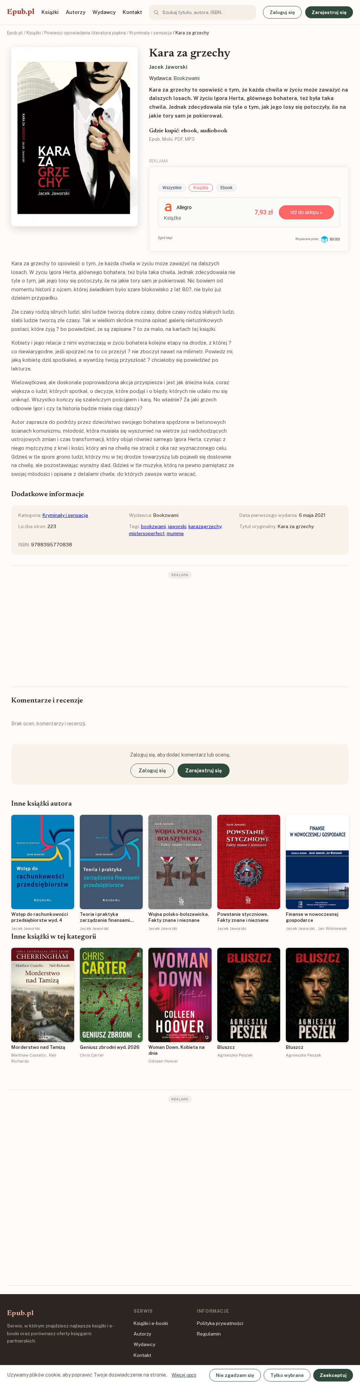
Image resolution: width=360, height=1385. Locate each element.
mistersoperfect (147, 533)
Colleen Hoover (163, 1061)
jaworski (177, 526)
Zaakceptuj (333, 1375)
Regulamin (209, 1334)
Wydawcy (104, 12)
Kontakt (132, 12)
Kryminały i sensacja (150, 32)
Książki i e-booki (151, 1323)
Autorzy (75, 12)
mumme (175, 533)
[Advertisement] (180, 632)
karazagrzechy (204, 526)
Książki (50, 12)
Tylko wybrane (287, 1375)
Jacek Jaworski (168, 67)
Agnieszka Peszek (234, 1055)
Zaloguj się (282, 12)
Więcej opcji (184, 1375)
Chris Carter (92, 1055)
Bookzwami (186, 78)
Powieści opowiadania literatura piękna (85, 32)
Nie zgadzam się (235, 1375)
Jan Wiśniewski (332, 928)
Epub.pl (20, 12)
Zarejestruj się (329, 12)
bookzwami (153, 526)
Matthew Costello (28, 1055)
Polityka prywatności (220, 1323)
